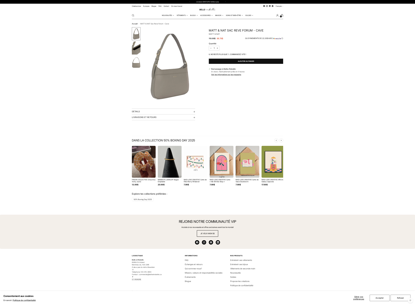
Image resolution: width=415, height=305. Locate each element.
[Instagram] (204, 242)
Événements (190, 277)
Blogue (188, 281)
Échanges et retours (194, 264)
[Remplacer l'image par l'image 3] (136, 62)
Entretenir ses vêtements (241, 260)
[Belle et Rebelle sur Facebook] (264, 6)
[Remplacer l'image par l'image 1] (136, 33)
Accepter (380, 298)
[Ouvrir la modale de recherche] (133, 15)
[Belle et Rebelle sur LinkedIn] (270, 6)
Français (279, 6)
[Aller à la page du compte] (277, 15)
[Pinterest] (211, 242)
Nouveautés (235, 273)
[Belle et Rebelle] (207, 10)
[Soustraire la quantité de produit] (211, 48)
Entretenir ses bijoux (239, 264)
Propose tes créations (239, 281)
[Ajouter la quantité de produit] (217, 48)
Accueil (135, 24)
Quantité (212, 43)
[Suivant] (225, 2)
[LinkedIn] (218, 242)
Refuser (400, 298)
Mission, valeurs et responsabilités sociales (203, 273)
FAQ (186, 260)
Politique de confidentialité (24, 300)
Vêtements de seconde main (242, 268)
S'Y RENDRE (136, 279)
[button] (264, 38)
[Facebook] (197, 242)
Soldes (233, 277)
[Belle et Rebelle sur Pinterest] (273, 6)
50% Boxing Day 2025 (143, 199)
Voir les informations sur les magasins (226, 75)
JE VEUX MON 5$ (207, 233)
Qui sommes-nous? (193, 268)
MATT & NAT (214, 34)
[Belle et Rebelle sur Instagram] (267, 6)
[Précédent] (189, 2)
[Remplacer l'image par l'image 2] (136, 48)
